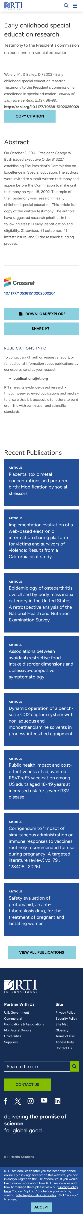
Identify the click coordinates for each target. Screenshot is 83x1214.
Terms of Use (65, 1036)
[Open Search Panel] (66, 5)
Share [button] (38, 328)
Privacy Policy (65, 1012)
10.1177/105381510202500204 (30, 293)
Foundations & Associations (24, 1024)
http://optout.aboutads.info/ (36, 1195)
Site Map (62, 1024)
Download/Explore (44, 314)
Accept (43, 1207)
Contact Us (64, 1048)
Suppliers (11, 1042)
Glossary (62, 1030)
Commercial (13, 1018)
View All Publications (41, 952)
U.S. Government (16, 1012)
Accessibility (65, 1042)
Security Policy (66, 1018)
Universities (12, 1036)
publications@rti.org (30, 378)
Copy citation (30, 116)
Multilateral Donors (17, 1030)
